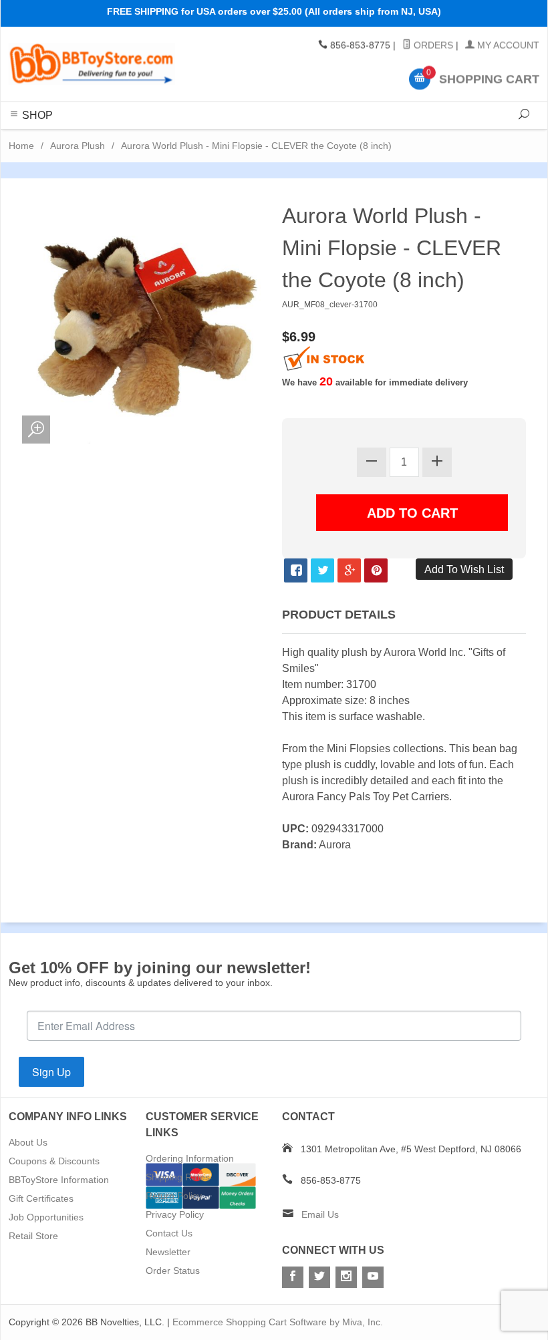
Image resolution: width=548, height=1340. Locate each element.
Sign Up (51, 1071)
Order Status (173, 1270)
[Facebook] (292, 1277)
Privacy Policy (175, 1214)
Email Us (320, 1214)
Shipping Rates (178, 1177)
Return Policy (174, 1195)
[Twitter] (319, 1277)
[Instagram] (346, 1277)
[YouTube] (373, 1277)
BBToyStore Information (59, 1179)
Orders (432, 45)
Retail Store (33, 1235)
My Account (506, 45)
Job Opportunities (46, 1217)
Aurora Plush (77, 145)
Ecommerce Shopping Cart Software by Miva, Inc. (277, 1322)
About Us (28, 1142)
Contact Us (169, 1233)
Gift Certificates (41, 1198)
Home (21, 145)
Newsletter (168, 1251)
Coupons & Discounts (54, 1161)
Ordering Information (190, 1158)
